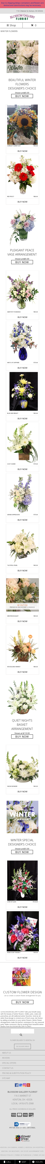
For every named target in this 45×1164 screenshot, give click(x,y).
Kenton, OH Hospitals (35, 1147)
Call (8, 1161)
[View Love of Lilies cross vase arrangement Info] (22, 881)
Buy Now (22, 96)
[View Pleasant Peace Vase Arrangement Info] (22, 227)
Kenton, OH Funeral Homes (12, 1147)
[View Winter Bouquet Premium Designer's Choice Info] (22, 595)
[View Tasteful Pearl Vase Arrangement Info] (22, 544)
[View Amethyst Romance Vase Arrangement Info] (22, 291)
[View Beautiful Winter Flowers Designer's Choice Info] (22, 57)
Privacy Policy (6, 1155)
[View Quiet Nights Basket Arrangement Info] (22, 697)
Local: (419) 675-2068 (22, 1103)
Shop (13, 25)
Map (23, 1161)
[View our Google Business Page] (20, 1086)
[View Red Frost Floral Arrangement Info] (22, 175)
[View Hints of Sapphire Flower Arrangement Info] (22, 341)
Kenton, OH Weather (10, 1151)
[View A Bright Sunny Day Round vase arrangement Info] (22, 125)
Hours (38, 1161)
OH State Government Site (32, 1151)
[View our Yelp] (28, 1086)
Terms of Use (39, 1155)
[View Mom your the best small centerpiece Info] (22, 931)
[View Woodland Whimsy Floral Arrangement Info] (22, 645)
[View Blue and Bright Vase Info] (22, 391)
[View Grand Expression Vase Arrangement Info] (22, 493)
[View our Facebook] (16, 1086)
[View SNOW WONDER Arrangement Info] (22, 765)
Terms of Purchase (23, 1155)
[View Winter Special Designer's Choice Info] (22, 817)
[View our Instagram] (24, 1086)
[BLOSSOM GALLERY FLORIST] (22, 19)
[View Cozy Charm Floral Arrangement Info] (22, 443)
